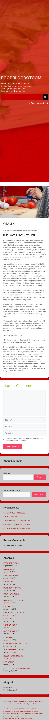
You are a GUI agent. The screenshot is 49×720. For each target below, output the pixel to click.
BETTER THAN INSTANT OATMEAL (17, 668)
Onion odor (35, 713)
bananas (31, 701)
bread (36, 701)
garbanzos (15, 708)
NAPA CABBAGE (10, 569)
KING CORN (8, 637)
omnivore (28, 713)
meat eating (6, 713)
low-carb (16, 711)
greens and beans (24, 708)
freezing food (28, 704)
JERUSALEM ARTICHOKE (13, 650)
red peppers (32, 716)
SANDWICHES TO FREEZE (14, 513)
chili (18, 704)
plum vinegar (15, 716)
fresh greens (36, 704)
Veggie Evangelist (10, 690)
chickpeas (13, 704)
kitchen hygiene (8, 711)
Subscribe (38, 494)
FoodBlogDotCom (21, 77)
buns (40, 701)
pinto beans (6, 716)
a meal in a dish (23, 701)
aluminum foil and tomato (10, 701)
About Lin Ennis (12, 461)
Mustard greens (16, 713)
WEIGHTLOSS (9, 619)
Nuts (23, 713)
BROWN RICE (9, 582)
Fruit (7, 707)
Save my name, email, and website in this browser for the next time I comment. (25, 439)
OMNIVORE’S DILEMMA (13, 600)
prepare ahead (24, 716)
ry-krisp (17, 718)
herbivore (33, 708)
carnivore (6, 704)
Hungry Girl (7, 687)
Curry (21, 704)
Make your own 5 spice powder (29, 711)
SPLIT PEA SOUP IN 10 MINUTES (16, 521)
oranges (41, 713)
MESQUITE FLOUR (11, 563)
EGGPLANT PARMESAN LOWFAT (16, 528)
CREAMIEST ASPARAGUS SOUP (16, 524)
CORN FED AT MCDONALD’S (15, 643)
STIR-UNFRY (8, 662)
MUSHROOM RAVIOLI (12, 588)
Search (6, 473)
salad (22, 718)
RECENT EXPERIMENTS (13, 656)
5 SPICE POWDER (10, 575)
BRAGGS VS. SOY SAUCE (13, 613)
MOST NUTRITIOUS (11, 594)
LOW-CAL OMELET (11, 631)
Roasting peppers (8, 718)
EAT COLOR (8, 606)
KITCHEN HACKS (10, 517)
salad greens (28, 718)
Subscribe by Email (12, 490)
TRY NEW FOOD (10, 625)
